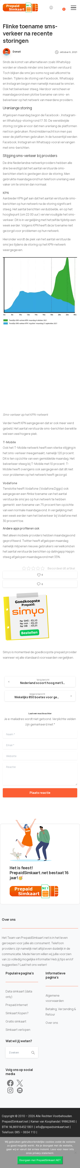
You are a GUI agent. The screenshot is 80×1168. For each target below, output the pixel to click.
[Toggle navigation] (73, 8)
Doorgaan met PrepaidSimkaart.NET (40, 1160)
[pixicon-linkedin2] (20, 1090)
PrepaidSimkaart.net (15, 1121)
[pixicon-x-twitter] (19, 1083)
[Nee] (75, 1152)
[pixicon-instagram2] (10, 1090)
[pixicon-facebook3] (10, 1083)
